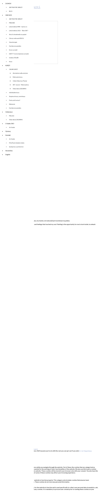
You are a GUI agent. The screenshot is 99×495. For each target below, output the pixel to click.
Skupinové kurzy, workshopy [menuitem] (17, 96)
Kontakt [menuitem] (8, 135)
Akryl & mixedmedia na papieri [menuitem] (17, 34)
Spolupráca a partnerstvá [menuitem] (16, 147)
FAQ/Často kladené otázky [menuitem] (16, 143)
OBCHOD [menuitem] (8, 15)
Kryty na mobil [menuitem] (13, 50)
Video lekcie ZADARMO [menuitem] (19, 88)
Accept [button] (81, 451)
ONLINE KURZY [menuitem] (13, 70)
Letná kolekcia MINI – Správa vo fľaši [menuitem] (18, 27)
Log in (36, 449)
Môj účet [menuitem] (11, 116)
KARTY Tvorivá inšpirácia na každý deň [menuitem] (19, 54)
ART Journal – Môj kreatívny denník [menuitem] (21, 85)
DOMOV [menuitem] (8, 4)
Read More (88, 451)
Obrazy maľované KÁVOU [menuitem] (16, 38)
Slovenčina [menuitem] (8, 151)
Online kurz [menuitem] (9, 112)
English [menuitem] (7, 154)
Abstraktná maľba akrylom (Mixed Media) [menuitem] (20, 73)
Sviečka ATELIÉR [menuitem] (13, 57)
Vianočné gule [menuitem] (13, 42)
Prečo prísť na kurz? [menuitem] (14, 100)
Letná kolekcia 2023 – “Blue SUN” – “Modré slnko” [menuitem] (19, 31)
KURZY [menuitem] (7, 66)
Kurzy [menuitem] (10, 61)
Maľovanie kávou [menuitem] (17, 77)
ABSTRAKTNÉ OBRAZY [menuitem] (15, 7)
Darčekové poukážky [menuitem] (15, 46)
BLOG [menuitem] (10, 11)
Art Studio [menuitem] (12, 127)
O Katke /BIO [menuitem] (9, 124)
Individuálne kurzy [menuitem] (14, 92)
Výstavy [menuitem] (8, 131)
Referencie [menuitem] (12, 104)
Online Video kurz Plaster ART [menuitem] (20, 81)
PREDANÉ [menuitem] (12, 23)
